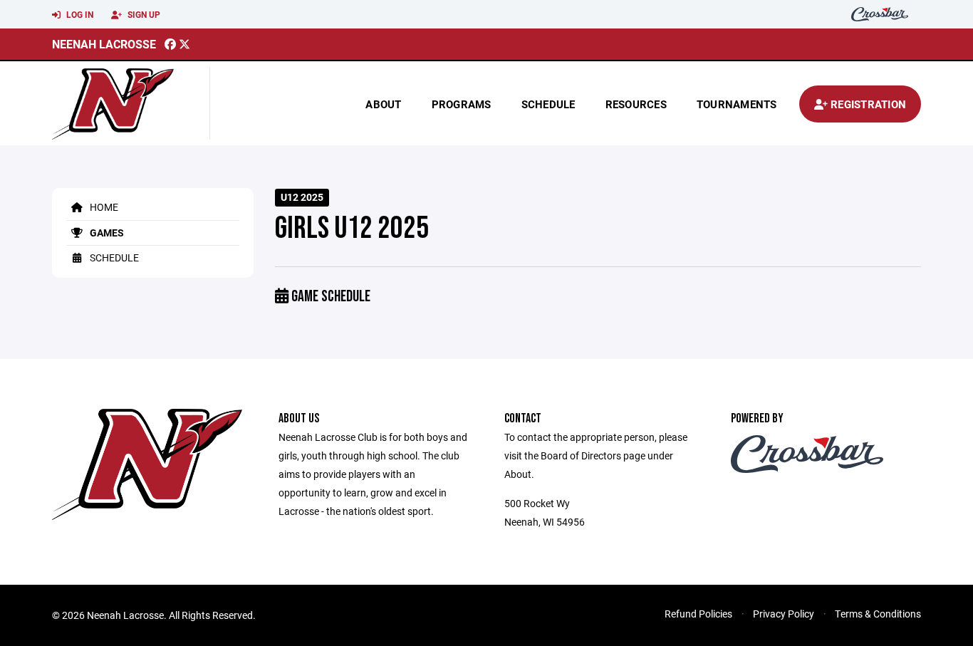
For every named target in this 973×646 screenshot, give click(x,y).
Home (103, 207)
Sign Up (142, 14)
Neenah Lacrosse (104, 43)
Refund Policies (698, 613)
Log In (78, 14)
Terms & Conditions (878, 613)
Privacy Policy (783, 613)
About (383, 104)
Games (106, 232)
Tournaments (737, 104)
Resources (636, 104)
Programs (461, 104)
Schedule (548, 104)
